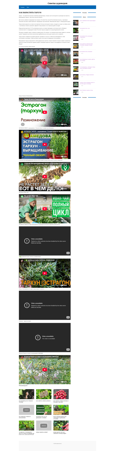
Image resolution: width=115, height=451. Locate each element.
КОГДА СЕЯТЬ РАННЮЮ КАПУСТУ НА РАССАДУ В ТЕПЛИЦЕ (87, 83)
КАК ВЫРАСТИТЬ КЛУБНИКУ (86, 51)
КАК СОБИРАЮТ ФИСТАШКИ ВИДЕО (88, 20)
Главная (22, 7)
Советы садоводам (57, 3)
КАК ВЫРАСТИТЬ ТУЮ (85, 28)
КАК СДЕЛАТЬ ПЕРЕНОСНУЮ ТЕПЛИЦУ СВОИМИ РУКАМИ (86, 44)
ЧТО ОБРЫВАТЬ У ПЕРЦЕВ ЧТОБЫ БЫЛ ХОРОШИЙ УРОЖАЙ (87, 67)
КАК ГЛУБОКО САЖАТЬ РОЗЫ (86, 90)
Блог (28, 7)
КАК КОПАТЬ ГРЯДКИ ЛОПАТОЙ (87, 74)
